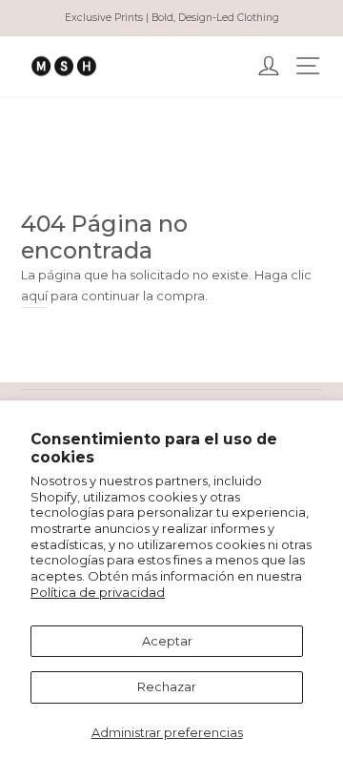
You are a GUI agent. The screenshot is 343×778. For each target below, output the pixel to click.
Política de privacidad (97, 592)
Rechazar (166, 687)
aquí (34, 296)
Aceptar (167, 641)
